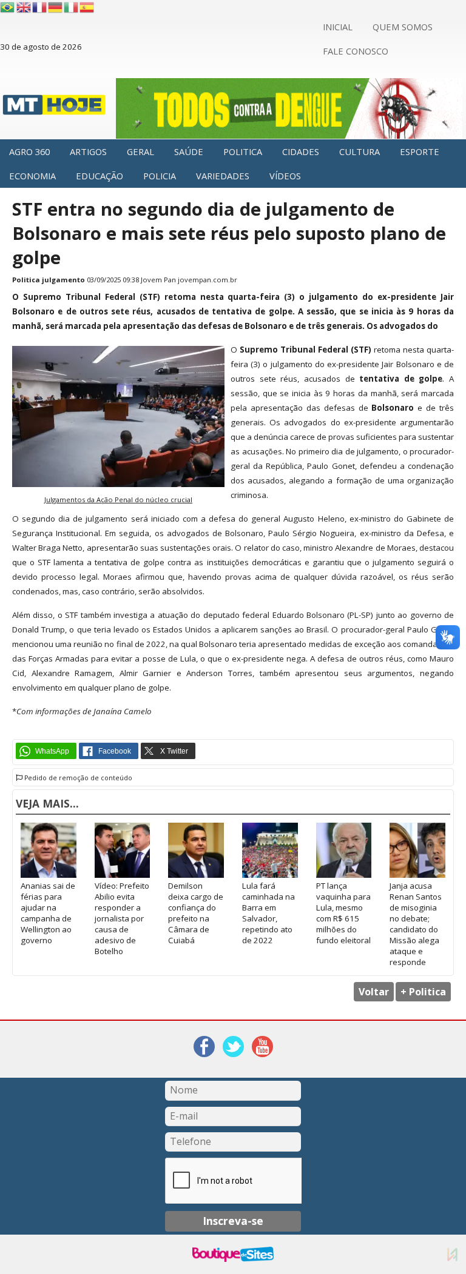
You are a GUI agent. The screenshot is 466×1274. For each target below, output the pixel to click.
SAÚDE (188, 151)
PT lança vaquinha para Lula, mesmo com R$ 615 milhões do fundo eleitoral (343, 913)
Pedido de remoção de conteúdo (77, 778)
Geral (140, 151)
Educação (99, 176)
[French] (40, 7)
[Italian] (71, 7)
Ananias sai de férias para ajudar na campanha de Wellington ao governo (48, 913)
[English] (24, 7)
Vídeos (285, 176)
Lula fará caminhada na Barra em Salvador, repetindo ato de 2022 (268, 913)
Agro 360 (29, 151)
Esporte (419, 151)
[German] (56, 7)
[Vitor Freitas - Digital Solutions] (452, 1254)
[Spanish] (87, 7)
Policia (159, 176)
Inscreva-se (233, 1220)
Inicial (338, 27)
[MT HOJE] (54, 109)
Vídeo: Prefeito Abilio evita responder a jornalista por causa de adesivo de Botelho (122, 918)
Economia (32, 176)
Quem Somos (403, 27)
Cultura (359, 151)
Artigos (88, 151)
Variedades (222, 176)
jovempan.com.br (207, 279)
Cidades (300, 151)
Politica (242, 151)
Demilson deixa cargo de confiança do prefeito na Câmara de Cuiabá (195, 913)
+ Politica (423, 991)
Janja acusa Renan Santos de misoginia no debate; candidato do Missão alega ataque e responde (416, 923)
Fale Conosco (355, 51)
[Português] (7, 7)
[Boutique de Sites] (232, 1254)
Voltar (374, 991)
